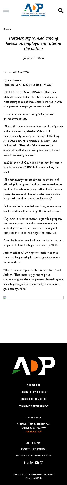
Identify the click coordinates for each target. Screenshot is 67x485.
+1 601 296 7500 (34, 431)
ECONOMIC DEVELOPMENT (34, 392)
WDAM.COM (21, 72)
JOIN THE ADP (33, 443)
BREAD (38, 478)
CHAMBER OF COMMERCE (33, 399)
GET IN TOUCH (33, 417)
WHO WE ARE (33, 385)
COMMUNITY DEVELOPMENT (34, 406)
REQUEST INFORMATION (33, 449)
